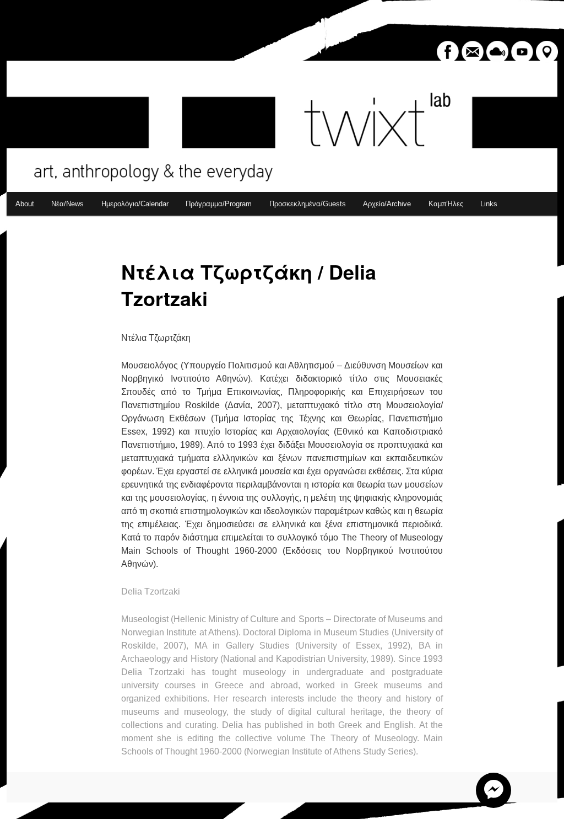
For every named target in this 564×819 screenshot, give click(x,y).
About (24, 204)
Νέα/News (67, 204)
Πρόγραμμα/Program (219, 204)
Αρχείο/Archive (387, 204)
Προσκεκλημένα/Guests (307, 204)
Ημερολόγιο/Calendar (135, 204)
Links (488, 204)
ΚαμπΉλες (446, 204)
